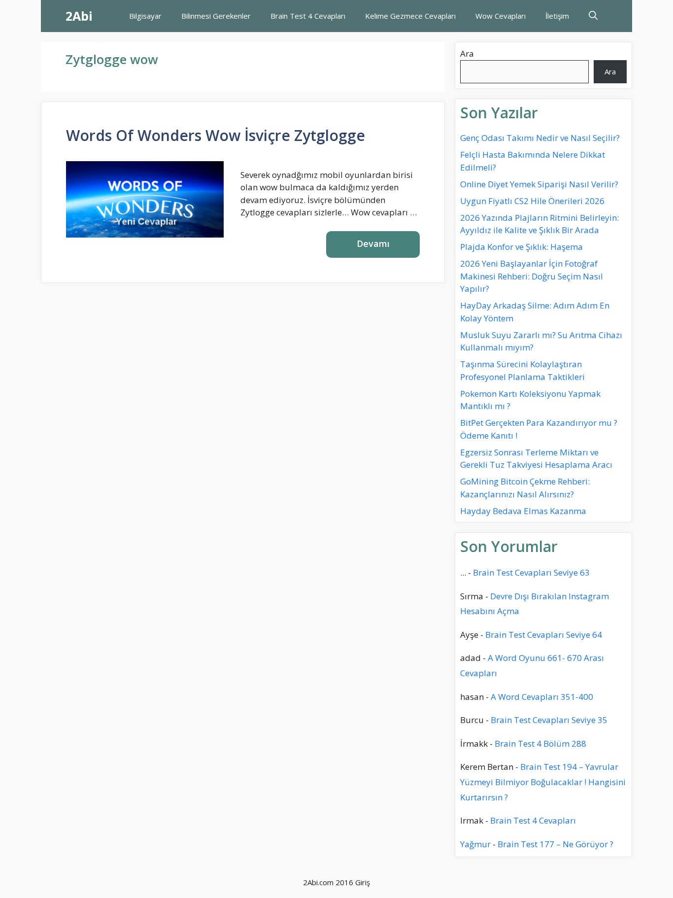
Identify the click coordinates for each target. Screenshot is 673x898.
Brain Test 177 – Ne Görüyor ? (555, 844)
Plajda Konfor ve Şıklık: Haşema (521, 246)
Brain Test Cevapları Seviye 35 (549, 719)
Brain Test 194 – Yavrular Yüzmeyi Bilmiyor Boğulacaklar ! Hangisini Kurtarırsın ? (543, 781)
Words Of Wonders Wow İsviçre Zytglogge (215, 135)
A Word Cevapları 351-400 (542, 696)
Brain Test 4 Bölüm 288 (540, 743)
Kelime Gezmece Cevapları (410, 16)
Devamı (373, 243)
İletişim (557, 16)
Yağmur (475, 844)
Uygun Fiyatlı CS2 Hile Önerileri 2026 (532, 201)
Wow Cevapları (500, 16)
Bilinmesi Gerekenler (216, 16)
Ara (467, 53)
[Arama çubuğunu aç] (593, 16)
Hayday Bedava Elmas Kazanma (523, 511)
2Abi (79, 15)
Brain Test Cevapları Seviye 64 (543, 634)
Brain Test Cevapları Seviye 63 (531, 572)
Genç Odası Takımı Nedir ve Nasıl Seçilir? (540, 137)
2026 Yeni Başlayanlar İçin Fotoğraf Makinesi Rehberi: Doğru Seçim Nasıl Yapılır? (531, 276)
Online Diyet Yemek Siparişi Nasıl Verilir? (539, 184)
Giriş (362, 882)
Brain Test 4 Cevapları (307, 16)
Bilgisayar (145, 16)
